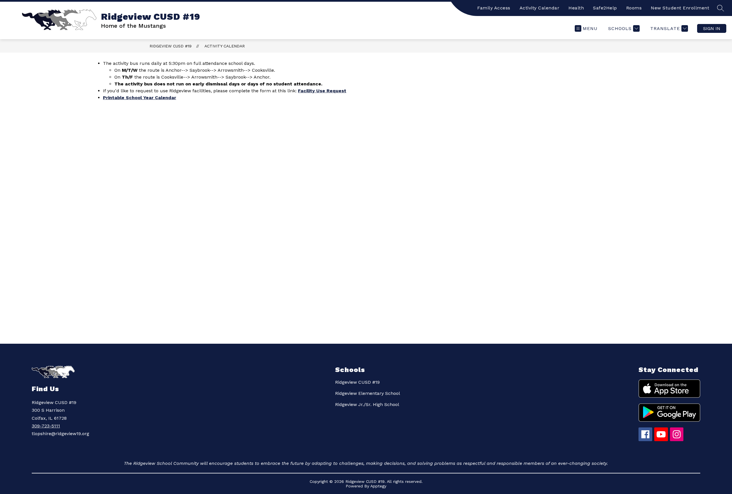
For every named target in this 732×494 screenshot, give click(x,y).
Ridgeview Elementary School (367, 393)
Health (576, 8)
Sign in (711, 28)
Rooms (634, 8)
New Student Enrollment (680, 8)
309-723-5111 (46, 426)
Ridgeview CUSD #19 (171, 46)
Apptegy (378, 486)
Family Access (493, 8)
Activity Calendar (540, 8)
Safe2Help (605, 8)
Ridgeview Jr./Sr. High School (367, 404)
